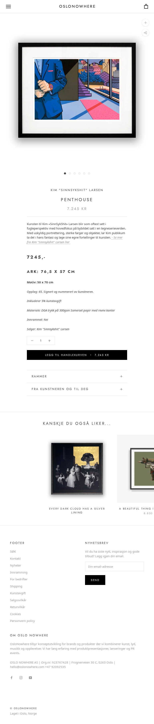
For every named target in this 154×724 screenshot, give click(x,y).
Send (95, 580)
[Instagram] (20, 677)
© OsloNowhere (23, 708)
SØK (13, 551)
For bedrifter (18, 579)
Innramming (18, 572)
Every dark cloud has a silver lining (77, 511)
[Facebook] (11, 677)
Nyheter (15, 565)
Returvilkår (17, 607)
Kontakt (15, 558)
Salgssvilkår (18, 600)
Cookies (15, 614)
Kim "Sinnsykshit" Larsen (77, 190)
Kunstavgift (18, 593)
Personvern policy (22, 621)
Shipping (16, 586)
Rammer (39, 376)
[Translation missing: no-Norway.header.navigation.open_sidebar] (8, 6)
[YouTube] (30, 677)
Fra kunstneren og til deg (60, 389)
